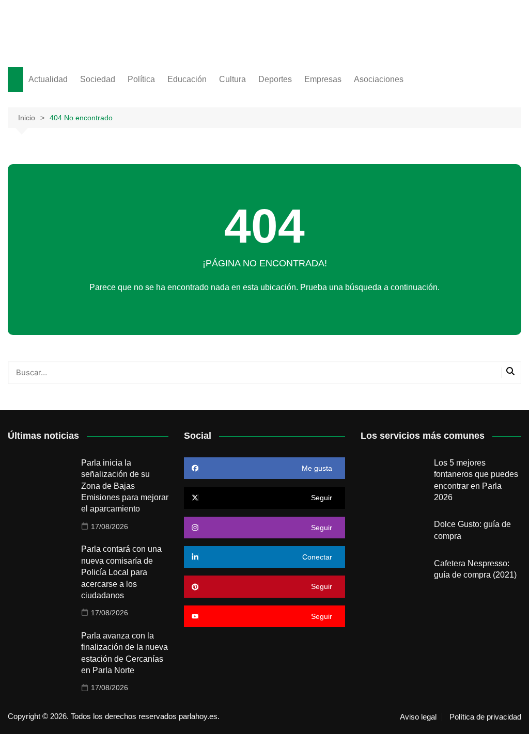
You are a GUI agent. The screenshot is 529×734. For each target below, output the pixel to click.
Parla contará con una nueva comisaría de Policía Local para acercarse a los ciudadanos (121, 572)
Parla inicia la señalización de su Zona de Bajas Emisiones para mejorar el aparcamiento (124, 486)
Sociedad (97, 79)
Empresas (322, 79)
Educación (187, 79)
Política (141, 79)
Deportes (275, 79)
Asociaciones (378, 79)
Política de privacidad (485, 717)
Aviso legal (418, 717)
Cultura (232, 79)
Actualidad (48, 79)
